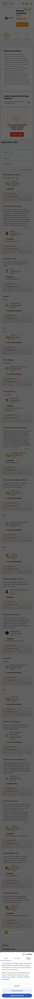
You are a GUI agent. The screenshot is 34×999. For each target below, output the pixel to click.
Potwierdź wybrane (17, 990)
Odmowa (17, 986)
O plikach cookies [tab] (28, 958)
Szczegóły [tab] (17, 958)
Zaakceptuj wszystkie (17, 995)
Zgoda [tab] (6, 958)
